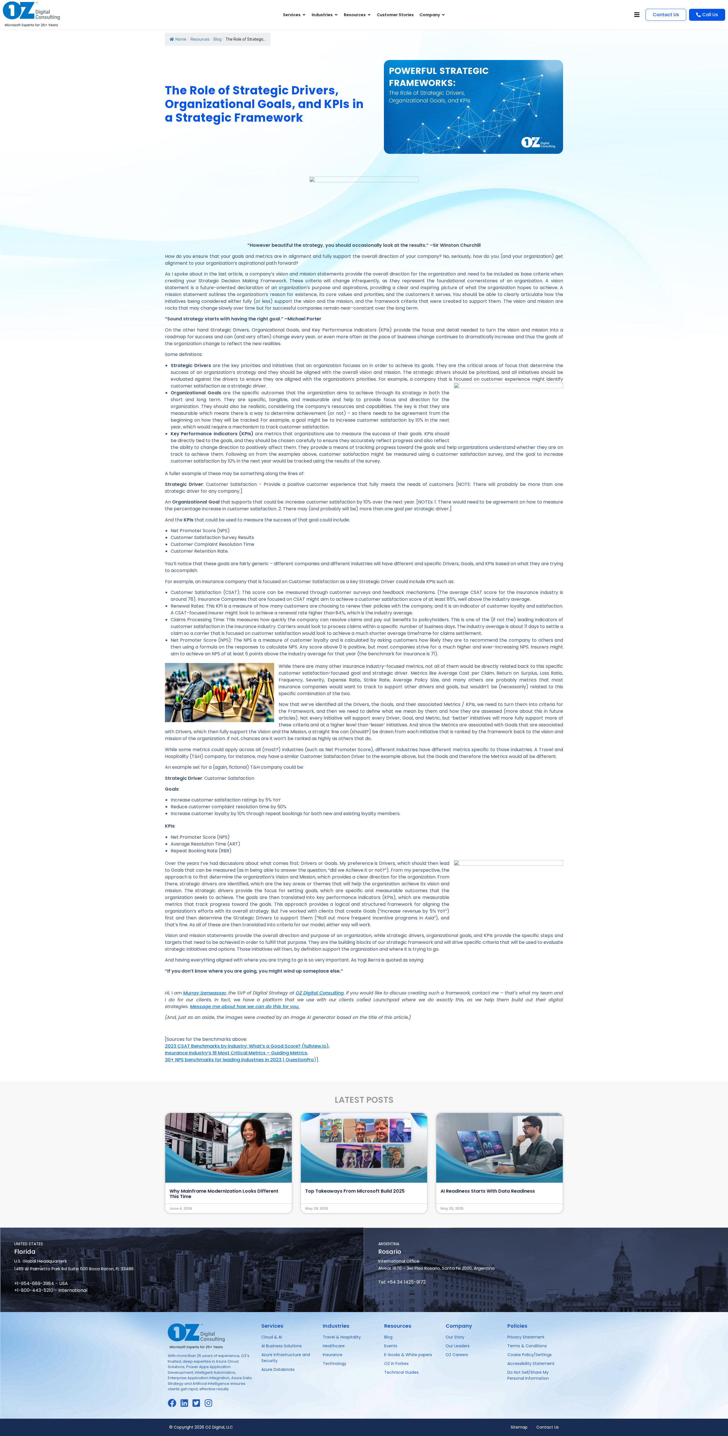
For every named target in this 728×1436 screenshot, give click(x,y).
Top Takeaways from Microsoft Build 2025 (355, 1191)
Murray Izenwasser (204, 993)
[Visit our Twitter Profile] (198, 1403)
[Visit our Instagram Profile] (210, 1403)
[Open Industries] (336, 15)
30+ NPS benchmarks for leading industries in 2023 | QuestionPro (239, 1059)
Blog (218, 39)
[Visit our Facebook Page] (174, 1403)
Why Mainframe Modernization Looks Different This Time (223, 1194)
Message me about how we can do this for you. (244, 1006)
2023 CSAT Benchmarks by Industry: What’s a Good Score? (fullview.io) (247, 1046)
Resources (200, 39)
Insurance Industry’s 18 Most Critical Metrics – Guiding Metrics (236, 1053)
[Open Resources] (369, 15)
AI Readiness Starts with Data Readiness (487, 1191)
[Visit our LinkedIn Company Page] (186, 1403)
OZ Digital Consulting (320, 993)
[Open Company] (443, 15)
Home (180, 39)
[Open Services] (304, 15)
